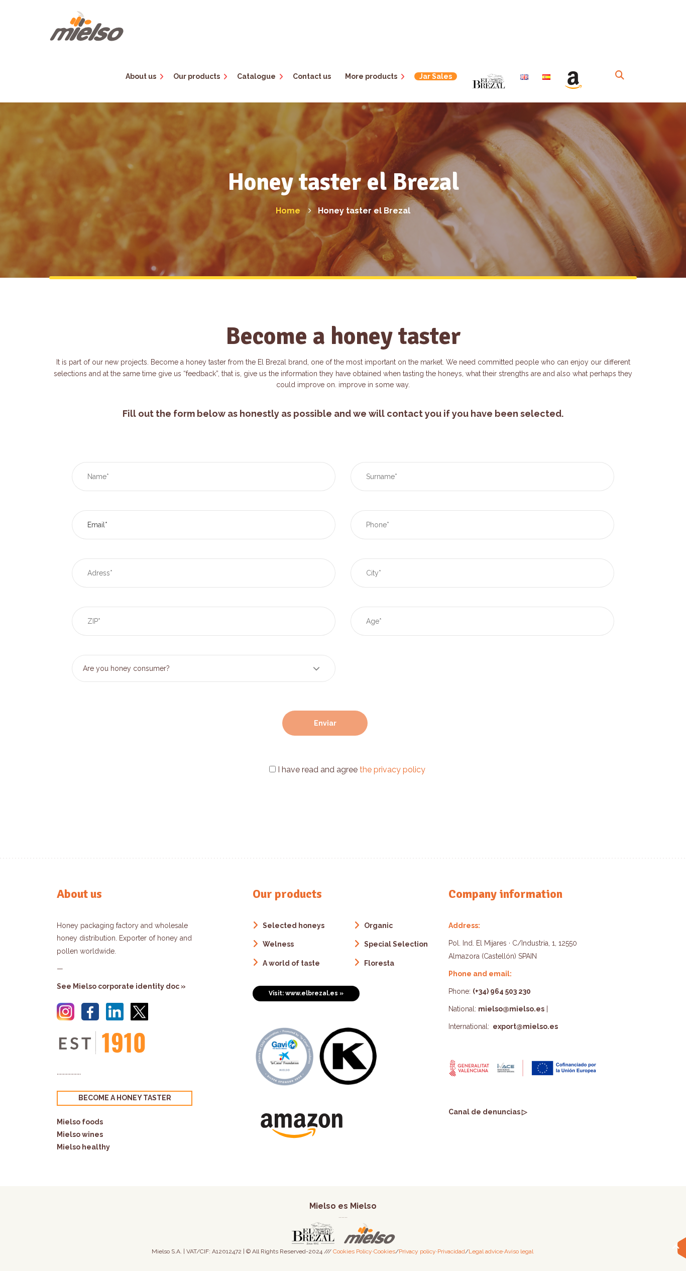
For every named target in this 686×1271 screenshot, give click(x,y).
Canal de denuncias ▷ (487, 1112)
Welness (278, 944)
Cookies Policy (352, 1251)
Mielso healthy (83, 1147)
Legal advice (486, 1251)
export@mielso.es (524, 1026)
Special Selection (396, 944)
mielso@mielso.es (511, 1009)
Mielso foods (80, 1122)
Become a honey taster (124, 1098)
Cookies (384, 1251)
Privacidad (451, 1251)
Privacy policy (417, 1251)
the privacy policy (392, 769)
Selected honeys (293, 925)
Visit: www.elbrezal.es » (306, 993)
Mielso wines (80, 1134)
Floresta (379, 963)
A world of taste (291, 963)
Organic (378, 925)
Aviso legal (518, 1251)
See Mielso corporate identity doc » (121, 986)
